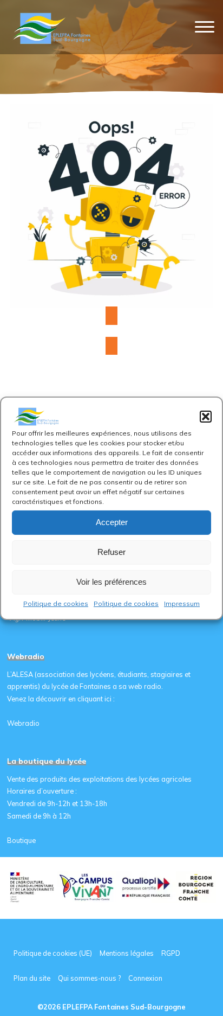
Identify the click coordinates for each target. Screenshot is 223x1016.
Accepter (112, 522)
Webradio (23, 723)
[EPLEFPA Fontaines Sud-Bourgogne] (54, 27)
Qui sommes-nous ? (89, 978)
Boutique (21, 840)
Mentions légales (127, 953)
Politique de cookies (55, 603)
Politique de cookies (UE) (53, 953)
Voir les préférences (111, 581)
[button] (205, 416)
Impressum (182, 603)
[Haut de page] (181, 974)
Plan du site (32, 978)
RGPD (170, 953)
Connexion (145, 978)
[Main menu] (204, 27)
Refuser (111, 552)
